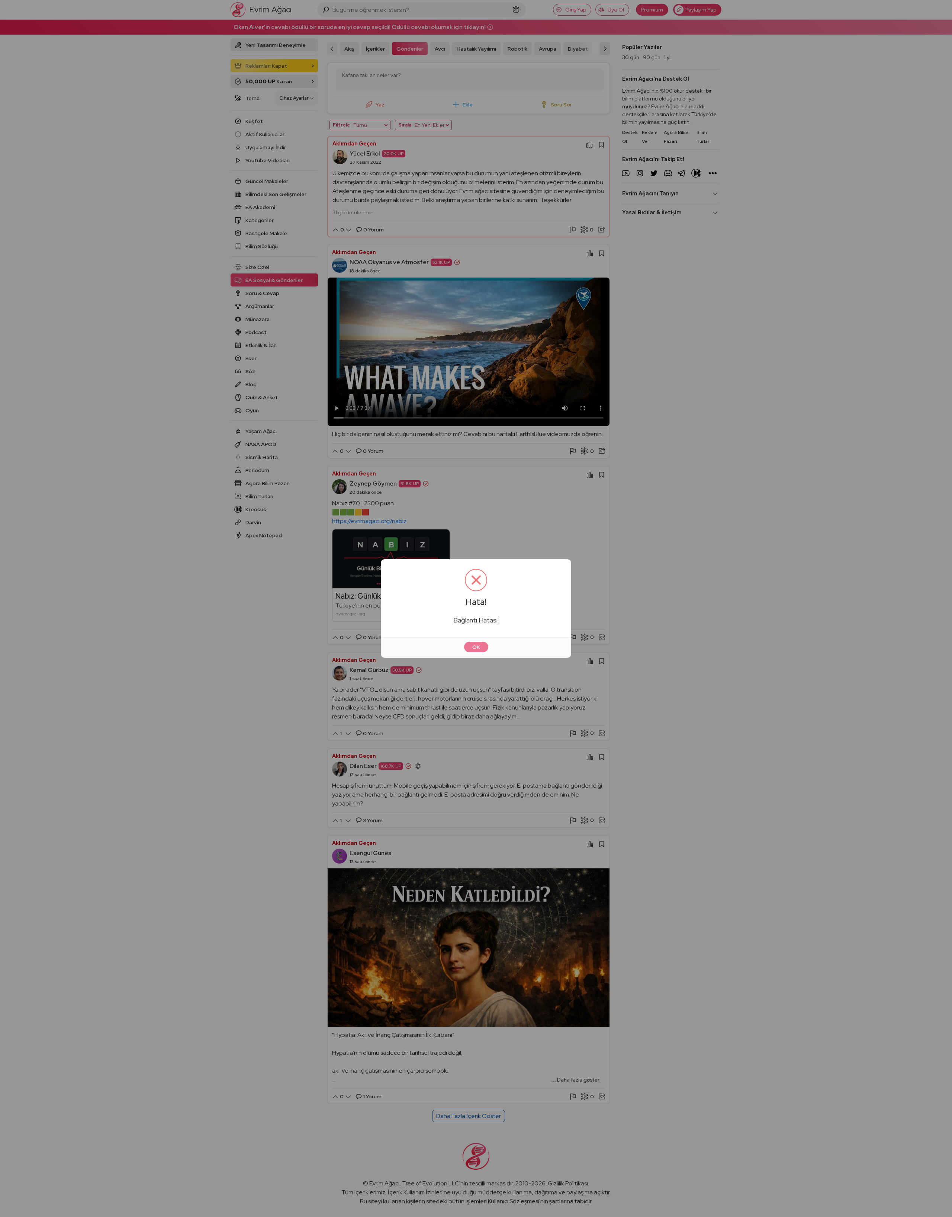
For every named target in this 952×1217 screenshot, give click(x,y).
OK (476, 647)
